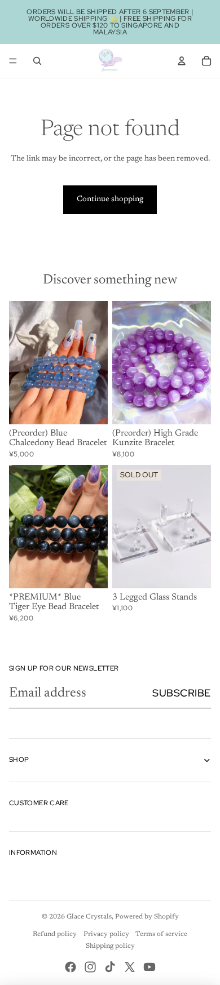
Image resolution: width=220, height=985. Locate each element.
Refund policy (55, 934)
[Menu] (13, 61)
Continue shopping (110, 199)
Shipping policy (110, 946)
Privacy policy (106, 934)
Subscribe (181, 692)
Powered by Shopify (147, 916)
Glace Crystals (89, 916)
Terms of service (161, 934)
